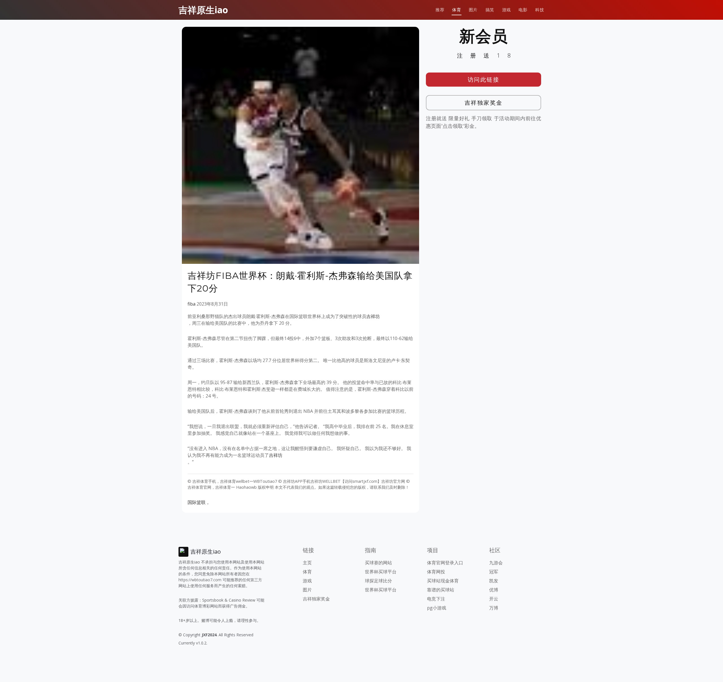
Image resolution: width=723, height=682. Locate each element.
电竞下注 (436, 599)
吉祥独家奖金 (484, 102)
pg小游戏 (436, 608)
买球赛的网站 (378, 563)
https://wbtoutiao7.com (199, 579)
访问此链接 (484, 79)
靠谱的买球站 (440, 590)
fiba (191, 304)
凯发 (493, 581)
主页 (307, 563)
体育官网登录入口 (445, 563)
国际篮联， (199, 502)
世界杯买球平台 (381, 572)
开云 (493, 599)
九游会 (496, 563)
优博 (493, 590)
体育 (456, 9)
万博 (493, 608)
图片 (473, 9)
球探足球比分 (378, 581)
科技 (539, 9)
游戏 (506, 9)
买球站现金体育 (443, 581)
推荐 (439, 9)
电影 (523, 9)
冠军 (493, 572)
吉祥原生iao (203, 10)
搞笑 (489, 9)
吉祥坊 (373, 316)
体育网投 (436, 572)
